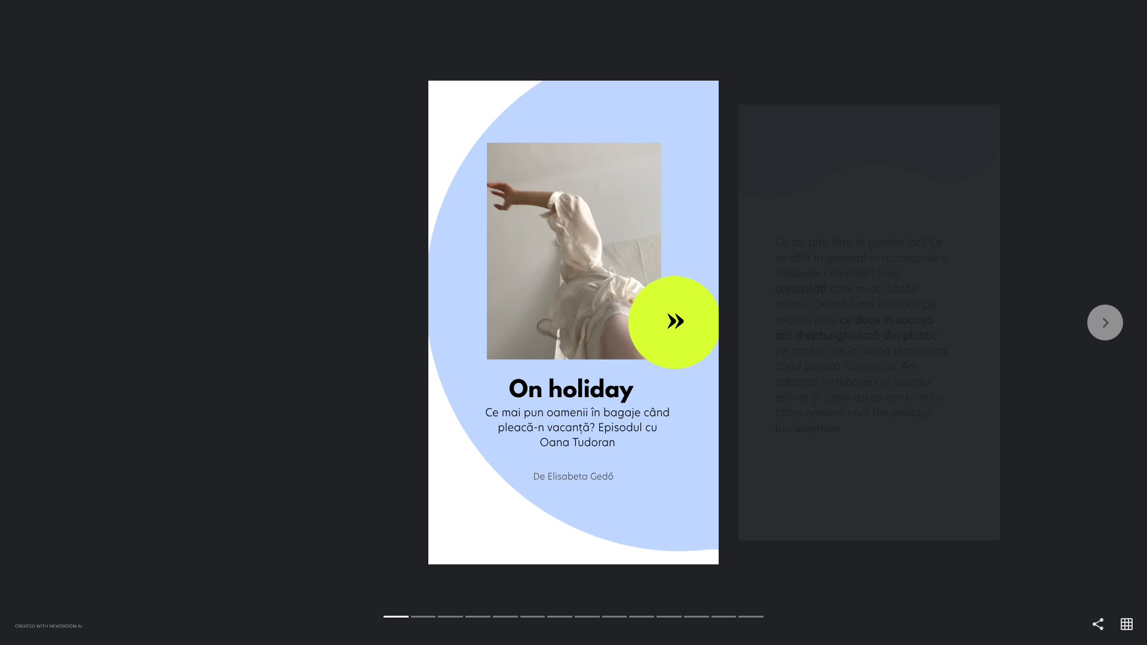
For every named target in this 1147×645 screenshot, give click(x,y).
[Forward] (860, 322)
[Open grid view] (1126, 624)
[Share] (1098, 624)
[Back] (287, 322)
